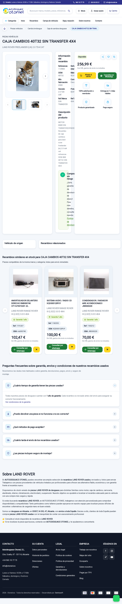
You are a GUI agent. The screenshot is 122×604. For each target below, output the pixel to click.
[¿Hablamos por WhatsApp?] (116, 598)
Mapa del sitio (85, 555)
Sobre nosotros (84, 21)
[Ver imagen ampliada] (27, 76)
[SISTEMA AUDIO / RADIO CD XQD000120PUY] (61, 281)
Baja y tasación (68, 21)
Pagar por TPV (85, 572)
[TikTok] (105, 557)
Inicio (23, 21)
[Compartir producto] (102, 57)
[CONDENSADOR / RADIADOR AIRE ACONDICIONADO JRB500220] (96, 281)
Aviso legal (60, 550)
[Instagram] (111, 551)
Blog (81, 578)
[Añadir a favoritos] (108, 57)
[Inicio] (4, 28)
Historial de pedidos (40, 555)
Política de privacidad (65, 561)
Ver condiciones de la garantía (17, 402)
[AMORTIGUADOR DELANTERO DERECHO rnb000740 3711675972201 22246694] (25, 281)
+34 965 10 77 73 (9, 560)
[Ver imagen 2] (35, 104)
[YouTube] (111, 557)
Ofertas (35, 567)
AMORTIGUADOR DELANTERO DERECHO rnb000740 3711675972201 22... (24, 303)
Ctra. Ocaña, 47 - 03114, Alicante (15, 554)
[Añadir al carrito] (36, 349)
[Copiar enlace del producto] (114, 57)
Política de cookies (64, 555)
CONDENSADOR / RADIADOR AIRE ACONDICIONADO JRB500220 (95, 303)
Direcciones (37, 561)
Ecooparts (83, 561)
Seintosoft (59, 593)
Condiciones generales (65, 575)
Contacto (98, 21)
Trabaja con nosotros (88, 550)
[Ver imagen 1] (19, 104)
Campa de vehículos (50, 21)
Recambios (34, 21)
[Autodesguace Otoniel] (13, 11)
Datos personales (39, 550)
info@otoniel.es (8, 566)
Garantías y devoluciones (61, 568)
